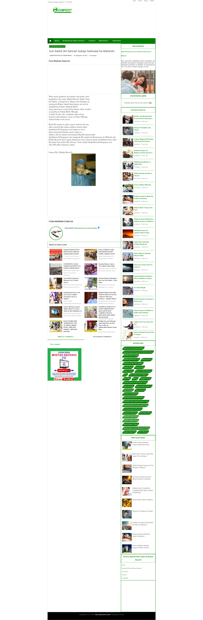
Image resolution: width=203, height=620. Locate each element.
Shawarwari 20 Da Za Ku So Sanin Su (143, 266)
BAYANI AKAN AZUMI (130, 356)
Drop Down (104, 41)
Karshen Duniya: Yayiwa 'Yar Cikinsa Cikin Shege (107, 265)
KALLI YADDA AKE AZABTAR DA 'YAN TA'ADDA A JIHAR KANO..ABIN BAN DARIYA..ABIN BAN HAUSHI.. (70, 326)
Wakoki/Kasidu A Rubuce (130, 424)
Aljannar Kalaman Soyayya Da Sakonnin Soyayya (138, 352)
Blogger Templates (100, 618)
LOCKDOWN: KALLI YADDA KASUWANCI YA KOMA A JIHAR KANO (72, 266)
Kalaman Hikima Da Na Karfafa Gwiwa (135, 382)
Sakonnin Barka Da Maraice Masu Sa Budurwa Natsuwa (143, 277)
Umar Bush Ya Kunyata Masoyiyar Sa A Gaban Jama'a (71, 280)
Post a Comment (55, 344)
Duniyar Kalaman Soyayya (74, 41)
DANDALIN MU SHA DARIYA (133, 363)
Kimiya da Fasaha (128, 386)
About (134, 0)
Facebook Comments (103, 336)
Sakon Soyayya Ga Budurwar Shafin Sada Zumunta (143, 311)
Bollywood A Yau (146, 359)
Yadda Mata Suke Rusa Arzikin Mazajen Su (141, 243)
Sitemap (152, 0)
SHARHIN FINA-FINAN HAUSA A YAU (136, 401)
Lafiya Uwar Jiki (140, 390)
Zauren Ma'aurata (143, 432)
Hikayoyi (135, 378)
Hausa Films (126, 378)
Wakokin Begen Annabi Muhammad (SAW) (136, 428)
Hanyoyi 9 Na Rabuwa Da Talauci (142, 129)
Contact (140, 0)
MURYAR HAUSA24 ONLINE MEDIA (85, 228)
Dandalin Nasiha (128, 367)
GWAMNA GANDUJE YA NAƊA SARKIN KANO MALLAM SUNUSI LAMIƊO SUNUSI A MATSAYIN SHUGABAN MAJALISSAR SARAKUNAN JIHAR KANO (107, 314)
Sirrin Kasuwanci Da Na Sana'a (132, 409)
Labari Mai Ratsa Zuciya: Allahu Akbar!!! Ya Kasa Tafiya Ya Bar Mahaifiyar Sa (73, 309)
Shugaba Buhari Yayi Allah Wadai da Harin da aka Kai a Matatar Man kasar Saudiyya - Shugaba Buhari (107, 296)
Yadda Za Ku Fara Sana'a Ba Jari (143, 323)
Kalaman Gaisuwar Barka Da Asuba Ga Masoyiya (143, 197)
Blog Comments (66, 336)
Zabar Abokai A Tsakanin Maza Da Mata (142, 254)
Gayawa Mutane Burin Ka (142, 185)
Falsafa (125, 375)
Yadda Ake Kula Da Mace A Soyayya (143, 174)
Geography (125, 578)
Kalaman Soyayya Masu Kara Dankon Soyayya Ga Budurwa (144, 220)
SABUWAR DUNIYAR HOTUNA (133, 397)
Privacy (146, 0)
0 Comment (93, 55)
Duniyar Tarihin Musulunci (143, 371)
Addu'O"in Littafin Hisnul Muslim (133, 348)
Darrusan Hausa (139, 367)
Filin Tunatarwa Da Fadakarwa (138, 375)
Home (123, 565)
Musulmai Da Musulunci (130, 394)
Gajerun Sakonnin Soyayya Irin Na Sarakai (143, 333)
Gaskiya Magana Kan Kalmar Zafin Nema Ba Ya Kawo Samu (143, 140)
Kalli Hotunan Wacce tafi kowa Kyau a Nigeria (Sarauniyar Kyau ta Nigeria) (72, 296)
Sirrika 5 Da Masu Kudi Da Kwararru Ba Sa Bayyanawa (143, 117)
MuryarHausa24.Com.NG (103, 614)
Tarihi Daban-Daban (145, 413)
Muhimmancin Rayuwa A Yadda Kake (142, 163)
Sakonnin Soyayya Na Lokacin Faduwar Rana (141, 232)
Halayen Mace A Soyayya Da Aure (143, 209)
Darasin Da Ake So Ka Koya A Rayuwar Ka (144, 300)
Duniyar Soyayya (128, 371)
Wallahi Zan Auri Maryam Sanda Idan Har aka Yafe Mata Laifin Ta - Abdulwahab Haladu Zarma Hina (108, 325)
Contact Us (125, 571)
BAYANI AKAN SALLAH (131, 359)
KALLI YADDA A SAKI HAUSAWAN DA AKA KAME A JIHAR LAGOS (107, 252)
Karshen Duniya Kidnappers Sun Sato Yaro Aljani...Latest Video (108, 280)
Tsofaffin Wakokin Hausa (130, 420)
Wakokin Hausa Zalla (129, 432)
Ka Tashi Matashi (139, 287)
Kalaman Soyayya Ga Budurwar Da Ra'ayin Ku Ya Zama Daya (143, 152)
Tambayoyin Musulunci (130, 413)
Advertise (116, 41)
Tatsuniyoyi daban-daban (130, 416)
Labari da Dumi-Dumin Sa (57, 46)
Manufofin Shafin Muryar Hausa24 (132, 568)
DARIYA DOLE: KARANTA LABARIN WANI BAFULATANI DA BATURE (142, 490)
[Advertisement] (114, 21)
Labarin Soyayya (128, 390)
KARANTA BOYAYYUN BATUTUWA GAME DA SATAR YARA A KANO (71, 252)
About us (124, 574)
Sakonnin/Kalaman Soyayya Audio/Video (135, 405)
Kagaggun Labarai (145, 378)
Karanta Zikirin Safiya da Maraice (142, 499)
